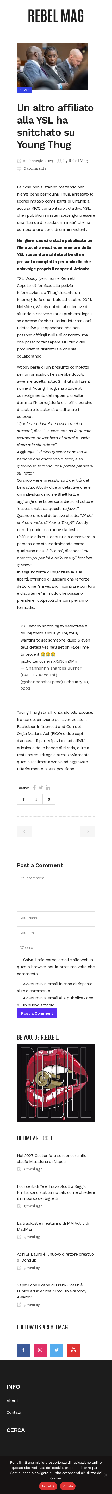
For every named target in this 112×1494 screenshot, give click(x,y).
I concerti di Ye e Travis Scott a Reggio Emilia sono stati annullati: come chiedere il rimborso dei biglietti (56, 1192)
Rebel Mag (78, 161)
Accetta (48, 1486)
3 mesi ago (33, 1206)
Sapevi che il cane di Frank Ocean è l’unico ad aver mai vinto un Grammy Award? (51, 1291)
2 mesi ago (33, 1169)
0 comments (34, 168)
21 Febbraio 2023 (37, 161)
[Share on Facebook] (34, 787)
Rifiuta (68, 1486)
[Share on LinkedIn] (48, 787)
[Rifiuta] (105, 1475)
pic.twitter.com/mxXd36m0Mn (49, 661)
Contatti (14, 1412)
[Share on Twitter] (40, 787)
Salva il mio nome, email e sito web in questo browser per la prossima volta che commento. (56, 966)
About (12, 1400)
